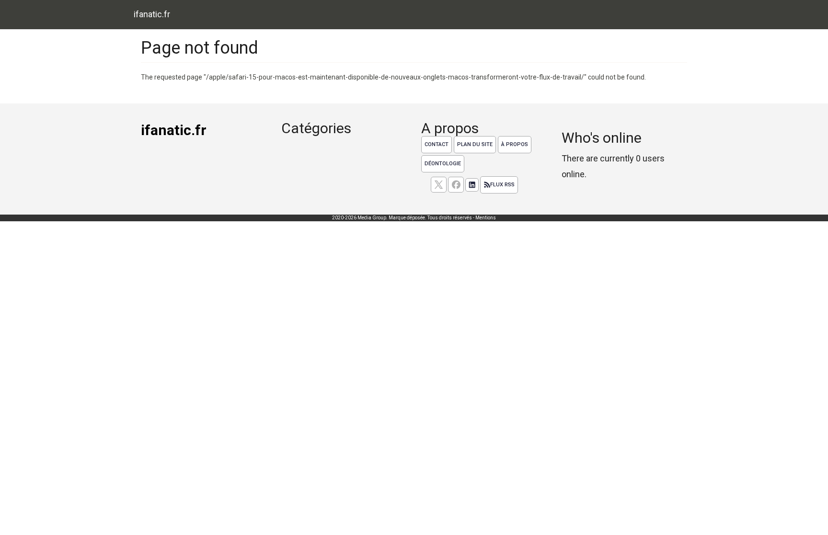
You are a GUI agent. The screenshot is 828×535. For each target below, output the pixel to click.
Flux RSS (502, 185)
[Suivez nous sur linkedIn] (472, 185)
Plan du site (475, 144)
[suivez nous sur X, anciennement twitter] (439, 185)
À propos (514, 144)
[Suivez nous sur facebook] (456, 185)
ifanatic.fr (152, 14)
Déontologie (443, 163)
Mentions (485, 217)
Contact (436, 144)
